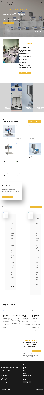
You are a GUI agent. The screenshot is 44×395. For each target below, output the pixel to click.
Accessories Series (5, 382)
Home (24, 367)
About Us (25, 371)
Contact (24, 373)
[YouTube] (27, 382)
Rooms (24, 370)
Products (25, 368)
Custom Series (4, 381)
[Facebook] (24, 382)
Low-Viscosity (4, 379)
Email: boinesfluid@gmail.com (7, 372)
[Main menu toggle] (42, 3)
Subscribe (37, 350)
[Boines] (7, 3)
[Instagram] (30, 382)
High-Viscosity (4, 378)
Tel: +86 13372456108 (5, 370)
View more (5, 31)
